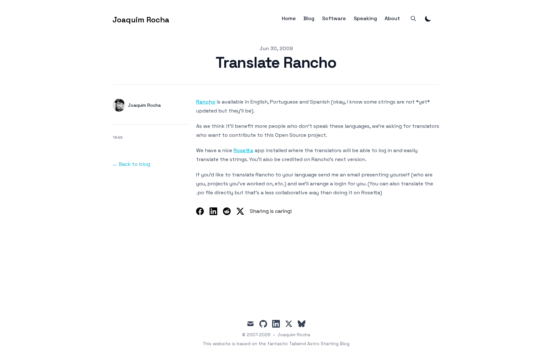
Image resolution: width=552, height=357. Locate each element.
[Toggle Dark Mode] (428, 18)
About (392, 18)
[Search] (413, 18)
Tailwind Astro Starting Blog (319, 343)
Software (334, 18)
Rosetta (243, 150)
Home (289, 18)
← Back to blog (131, 164)
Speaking (365, 18)
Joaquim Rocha (293, 335)
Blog (308, 18)
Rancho (205, 101)
